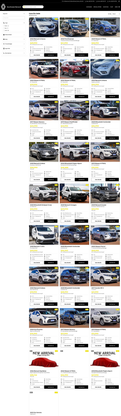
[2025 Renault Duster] (105, 193)
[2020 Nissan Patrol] (105, 235)
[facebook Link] (119, 1)
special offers (97, 6)
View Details (37, 55)
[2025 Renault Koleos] (43, 152)
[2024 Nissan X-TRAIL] (43, 69)
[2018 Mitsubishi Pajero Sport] (105, 359)
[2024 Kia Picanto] (43, 318)
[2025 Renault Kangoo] (74, 193)
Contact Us (51, 55)
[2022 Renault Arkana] (43, 27)
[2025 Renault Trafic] (43, 235)
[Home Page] (3, 7)
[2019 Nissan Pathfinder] (74, 110)
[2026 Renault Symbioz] (43, 359)
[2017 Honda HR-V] (105, 276)
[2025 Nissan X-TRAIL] (105, 27)
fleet (111, 6)
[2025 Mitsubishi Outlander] (105, 110)
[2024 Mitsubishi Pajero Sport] (74, 152)
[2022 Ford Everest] (74, 27)
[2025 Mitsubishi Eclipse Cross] (43, 193)
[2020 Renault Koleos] (43, 276)
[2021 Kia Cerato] (43, 401)
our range (89, 6)
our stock (105, 6)
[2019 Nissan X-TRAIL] (105, 152)
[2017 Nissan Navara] (43, 110)
